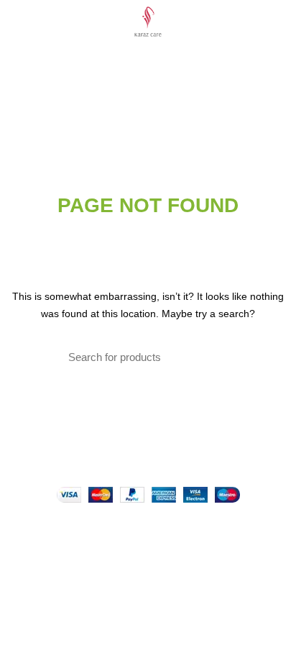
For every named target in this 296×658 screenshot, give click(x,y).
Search (219, 357)
